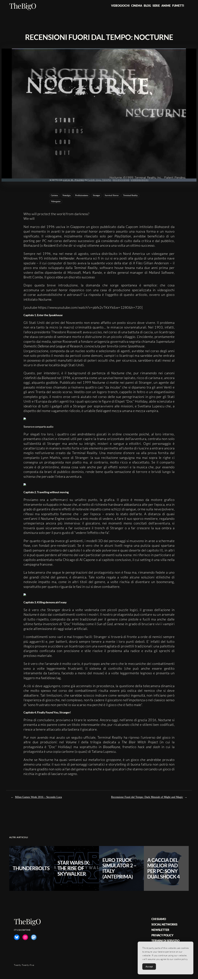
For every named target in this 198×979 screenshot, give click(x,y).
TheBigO (22, 6)
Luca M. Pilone (73, 180)
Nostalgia (66, 195)
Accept (149, 966)
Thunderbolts (31, 868)
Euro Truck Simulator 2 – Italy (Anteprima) (119, 868)
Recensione (121, 180)
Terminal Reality (130, 195)
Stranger (96, 195)
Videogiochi (139, 180)
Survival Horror (112, 195)
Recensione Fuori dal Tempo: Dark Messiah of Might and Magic (147, 797)
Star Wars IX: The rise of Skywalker (74, 868)
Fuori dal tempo (99, 180)
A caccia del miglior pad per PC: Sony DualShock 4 (163, 868)
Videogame (55, 201)
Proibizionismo (81, 195)
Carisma (54, 195)
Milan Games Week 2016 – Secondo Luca (38, 797)
